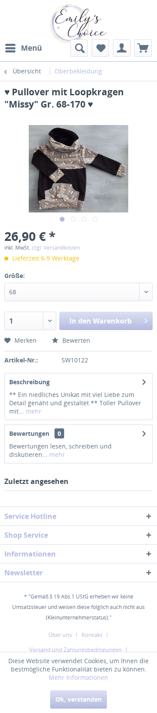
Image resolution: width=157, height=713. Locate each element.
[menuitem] (23, 48)
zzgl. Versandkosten (55, 247)
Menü (31, 48)
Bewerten (75, 340)
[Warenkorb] (143, 48)
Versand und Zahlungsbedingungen (75, 650)
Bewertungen (29, 433)
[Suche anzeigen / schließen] (79, 48)
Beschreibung (29, 382)
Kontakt (92, 635)
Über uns (60, 635)
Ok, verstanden (78, 699)
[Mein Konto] (121, 48)
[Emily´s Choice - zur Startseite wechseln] (78, 23)
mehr (32, 411)
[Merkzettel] (100, 48)
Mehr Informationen (78, 677)
